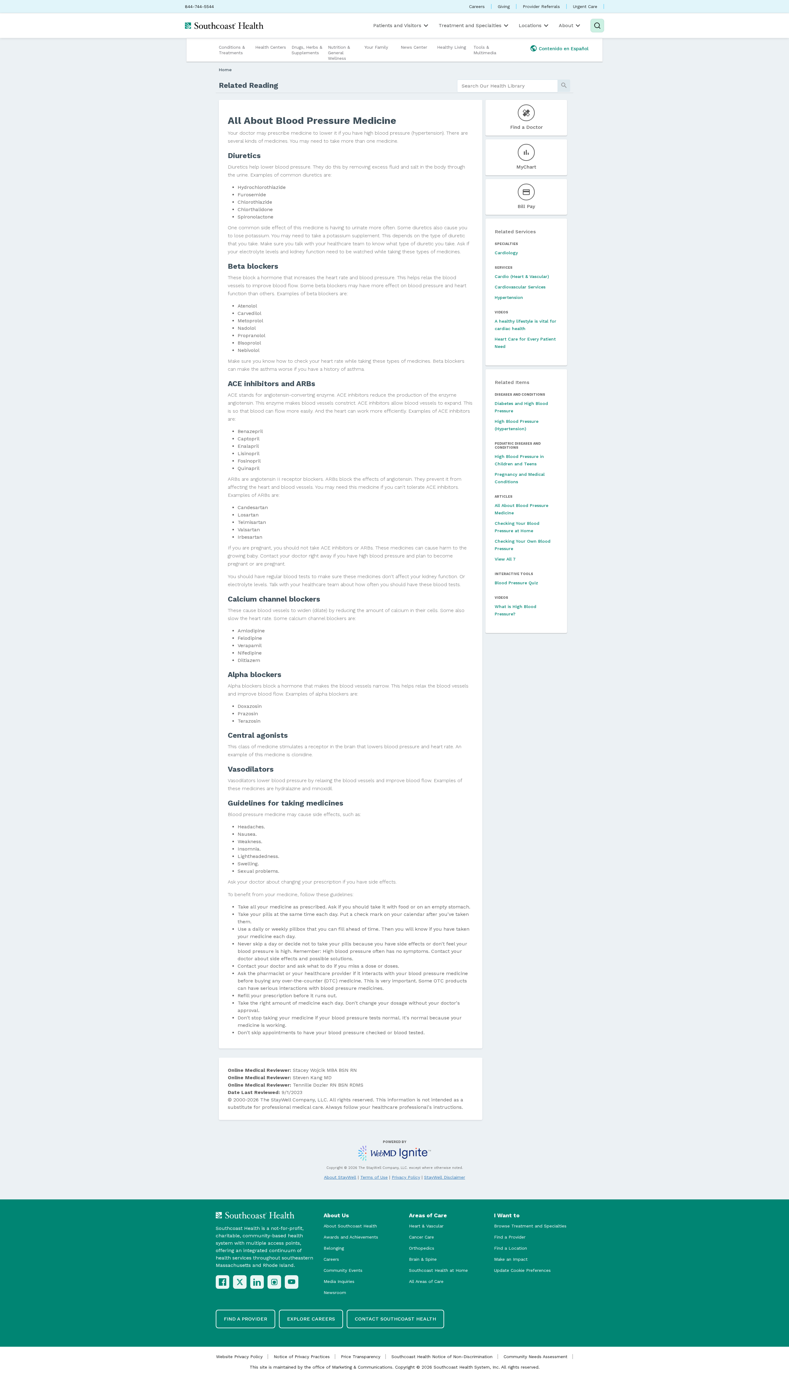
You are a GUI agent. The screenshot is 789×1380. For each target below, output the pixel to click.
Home (225, 69)
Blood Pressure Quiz (516, 582)
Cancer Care (421, 1237)
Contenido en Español (564, 48)
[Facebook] (222, 1282)
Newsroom (335, 1292)
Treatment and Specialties (470, 25)
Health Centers (270, 47)
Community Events (343, 1270)
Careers (477, 6)
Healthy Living (451, 47)
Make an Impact (511, 1259)
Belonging (334, 1248)
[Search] (597, 25)
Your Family (376, 47)
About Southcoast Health (350, 1225)
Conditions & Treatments (232, 50)
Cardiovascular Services (520, 286)
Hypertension (509, 297)
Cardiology (506, 252)
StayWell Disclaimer (444, 1177)
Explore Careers (311, 1319)
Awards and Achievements (351, 1237)
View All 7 (505, 559)
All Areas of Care (426, 1281)
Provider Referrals (541, 6)
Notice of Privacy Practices (302, 1356)
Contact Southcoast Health (395, 1319)
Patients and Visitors (397, 25)
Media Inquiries (339, 1281)
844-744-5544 (199, 6)
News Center (414, 47)
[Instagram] (274, 1282)
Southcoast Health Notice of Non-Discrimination (442, 1356)
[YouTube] (291, 1282)
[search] (507, 86)
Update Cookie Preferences (522, 1270)
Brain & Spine (423, 1259)
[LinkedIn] (257, 1282)
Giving (504, 6)
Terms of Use (374, 1177)
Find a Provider (509, 1237)
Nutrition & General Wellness (339, 53)
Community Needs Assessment (535, 1356)
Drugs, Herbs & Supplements (307, 50)
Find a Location (510, 1248)
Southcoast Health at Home (438, 1270)
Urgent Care (585, 6)
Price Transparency (360, 1356)
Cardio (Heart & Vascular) (522, 276)
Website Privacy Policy (239, 1356)
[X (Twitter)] (240, 1282)
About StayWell (340, 1177)
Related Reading (248, 85)
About (566, 25)
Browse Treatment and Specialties (530, 1225)
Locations (530, 25)
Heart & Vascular (426, 1225)
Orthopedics (421, 1248)
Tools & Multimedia (484, 50)
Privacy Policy (406, 1177)
